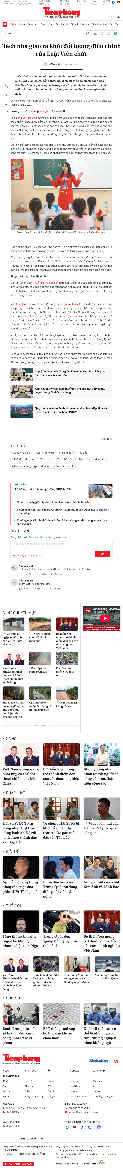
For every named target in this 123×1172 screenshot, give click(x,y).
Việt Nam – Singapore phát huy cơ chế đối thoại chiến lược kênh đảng (13, 675)
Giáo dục (52, 1091)
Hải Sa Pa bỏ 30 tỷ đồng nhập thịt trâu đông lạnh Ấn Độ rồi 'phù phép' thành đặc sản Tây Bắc (20, 833)
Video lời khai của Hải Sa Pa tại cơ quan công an (101, 828)
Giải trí (12, 851)
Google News (115, 34)
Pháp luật (85, 24)
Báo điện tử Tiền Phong (61, 12)
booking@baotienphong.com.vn (83, 1112)
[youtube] (118, 2)
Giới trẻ (74, 24)
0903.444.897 (13, 1126)
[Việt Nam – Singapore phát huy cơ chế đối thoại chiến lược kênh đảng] (13, 658)
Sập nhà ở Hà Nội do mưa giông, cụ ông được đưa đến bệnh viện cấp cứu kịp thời (13, 709)
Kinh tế (22, 24)
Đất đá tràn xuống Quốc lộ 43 (65, 671)
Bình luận (6, 112)
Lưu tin (6, 103)
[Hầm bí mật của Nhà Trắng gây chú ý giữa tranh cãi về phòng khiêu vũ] (46, 964)
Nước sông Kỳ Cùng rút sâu (67, 704)
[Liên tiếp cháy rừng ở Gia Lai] (40, 658)
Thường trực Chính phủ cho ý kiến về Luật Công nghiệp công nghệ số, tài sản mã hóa (62, 522)
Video (6, 1070)
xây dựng (96, 100)
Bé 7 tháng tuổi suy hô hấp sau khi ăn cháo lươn (59, 1033)
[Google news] (100, 1127)
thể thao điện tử (37, 316)
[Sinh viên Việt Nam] (98, 1061)
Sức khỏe (53, 24)
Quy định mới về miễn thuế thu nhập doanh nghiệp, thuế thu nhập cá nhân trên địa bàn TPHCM (71, 410)
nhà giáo (44, 111)
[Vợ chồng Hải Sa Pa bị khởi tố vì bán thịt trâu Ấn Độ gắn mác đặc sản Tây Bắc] (61, 809)
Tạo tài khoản (36, 537)
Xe (116, 24)
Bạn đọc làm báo (20, 1164)
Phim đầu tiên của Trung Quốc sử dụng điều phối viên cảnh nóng (60, 889)
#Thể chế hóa (64, 459)
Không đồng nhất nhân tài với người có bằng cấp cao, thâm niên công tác (101, 776)
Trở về (6, 120)
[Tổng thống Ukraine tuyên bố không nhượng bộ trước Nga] (21, 921)
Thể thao (96, 24)
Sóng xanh (33, 24)
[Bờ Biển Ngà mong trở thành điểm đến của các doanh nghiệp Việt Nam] (67, 624)
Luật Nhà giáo (29, 117)
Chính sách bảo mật (31, 1138)
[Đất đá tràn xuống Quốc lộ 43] (67, 658)
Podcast (75, 1070)
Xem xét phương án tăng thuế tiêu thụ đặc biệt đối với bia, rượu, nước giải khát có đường (70, 390)
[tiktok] (83, 1127)
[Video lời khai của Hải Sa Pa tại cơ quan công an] (102, 809)
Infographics (11, 1076)
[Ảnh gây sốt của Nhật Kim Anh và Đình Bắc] (102, 867)
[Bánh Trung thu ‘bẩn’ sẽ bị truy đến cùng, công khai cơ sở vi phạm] (21, 1014)
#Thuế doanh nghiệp (24, 466)
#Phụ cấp (81, 452)
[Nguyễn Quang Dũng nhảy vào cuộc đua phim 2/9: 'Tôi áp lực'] (21, 867)
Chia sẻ (6, 95)
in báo (102, 34)
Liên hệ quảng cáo (76, 1104)
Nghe (6, 87)
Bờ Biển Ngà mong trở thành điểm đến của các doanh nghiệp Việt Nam (67, 641)
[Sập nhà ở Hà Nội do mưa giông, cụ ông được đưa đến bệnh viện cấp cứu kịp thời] (13, 693)
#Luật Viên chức (44, 452)
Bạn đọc (7, 1096)
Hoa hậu (96, 1091)
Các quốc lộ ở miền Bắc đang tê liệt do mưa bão (40, 706)
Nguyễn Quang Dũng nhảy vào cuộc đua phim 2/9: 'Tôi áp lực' (20, 887)
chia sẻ (88, 34)
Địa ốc (43, 24)
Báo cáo (58, 574)
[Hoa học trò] (116, 1061)
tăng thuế (21, 304)
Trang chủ (5, 24)
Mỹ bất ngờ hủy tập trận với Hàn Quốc (107, 976)
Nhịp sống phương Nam (104, 1096)
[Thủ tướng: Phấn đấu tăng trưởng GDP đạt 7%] (100, 491)
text (95, 34)
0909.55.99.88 (76, 1108)
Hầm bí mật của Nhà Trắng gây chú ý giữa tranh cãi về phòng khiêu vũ (46, 980)
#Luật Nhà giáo (21, 452)
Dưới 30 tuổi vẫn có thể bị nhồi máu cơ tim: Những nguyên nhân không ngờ (100, 1035)
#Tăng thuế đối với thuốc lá (57, 466)
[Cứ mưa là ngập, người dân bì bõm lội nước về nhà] (13, 624)
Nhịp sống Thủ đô (78, 1096)
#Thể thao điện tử (23, 459)
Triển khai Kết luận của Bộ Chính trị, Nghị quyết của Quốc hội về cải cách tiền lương (63, 511)
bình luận (109, 34)
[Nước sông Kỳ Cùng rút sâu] (67, 693)
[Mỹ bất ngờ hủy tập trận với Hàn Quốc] (108, 964)
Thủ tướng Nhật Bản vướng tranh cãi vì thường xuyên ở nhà (76, 978)
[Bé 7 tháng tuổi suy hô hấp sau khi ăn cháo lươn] (61, 1014)
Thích (26, 574)
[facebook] (113, 2)
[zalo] (92, 1127)
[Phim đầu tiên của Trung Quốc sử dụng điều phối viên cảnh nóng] (61, 867)
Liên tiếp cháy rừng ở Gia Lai (38, 669)
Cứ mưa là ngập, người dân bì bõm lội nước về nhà (13, 639)
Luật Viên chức (97, 232)
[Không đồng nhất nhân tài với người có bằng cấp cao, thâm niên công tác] (102, 754)
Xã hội (13, 24)
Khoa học (74, 1091)
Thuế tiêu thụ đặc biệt (45, 282)
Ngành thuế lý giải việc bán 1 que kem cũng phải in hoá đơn (54, 502)
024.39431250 (13, 1112)
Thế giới (64, 24)
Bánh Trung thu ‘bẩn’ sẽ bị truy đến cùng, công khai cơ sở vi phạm (20, 1035)
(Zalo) (87, 1108)
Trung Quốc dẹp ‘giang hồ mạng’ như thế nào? (60, 941)
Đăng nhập (16, 537)
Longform (99, 1070)
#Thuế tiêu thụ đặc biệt (91, 459)
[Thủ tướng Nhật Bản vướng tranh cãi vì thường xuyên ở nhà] (77, 964)
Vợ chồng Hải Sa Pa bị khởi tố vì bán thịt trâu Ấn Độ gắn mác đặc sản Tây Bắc (61, 830)
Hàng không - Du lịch (35, 1096)
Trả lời (42, 574)
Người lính (108, 24)
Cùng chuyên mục (19, 612)
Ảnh (50, 1070)
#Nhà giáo (65, 452)
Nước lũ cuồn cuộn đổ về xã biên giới (39, 637)
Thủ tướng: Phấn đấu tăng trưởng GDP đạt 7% (42, 489)
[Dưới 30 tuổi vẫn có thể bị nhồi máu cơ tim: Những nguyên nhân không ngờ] (102, 1014)
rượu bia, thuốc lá (71, 304)
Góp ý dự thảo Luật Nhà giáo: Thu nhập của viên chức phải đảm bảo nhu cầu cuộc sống (70, 373)
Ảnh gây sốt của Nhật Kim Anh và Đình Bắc (101, 884)
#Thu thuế (45, 459)
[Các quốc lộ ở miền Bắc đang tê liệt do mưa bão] (40, 693)
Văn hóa (6, 1091)
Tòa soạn (8, 1104)
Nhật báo (30, 1070)
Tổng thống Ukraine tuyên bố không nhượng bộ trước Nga (20, 941)
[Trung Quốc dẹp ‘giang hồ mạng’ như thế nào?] (61, 921)
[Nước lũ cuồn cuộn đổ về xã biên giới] (40, 624)
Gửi (102, 554)
